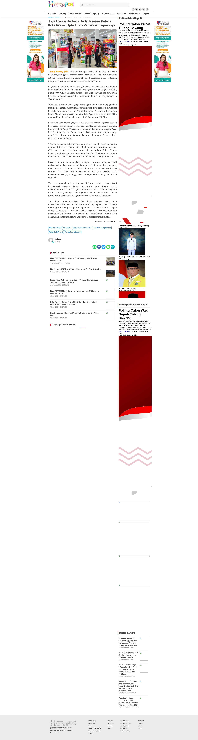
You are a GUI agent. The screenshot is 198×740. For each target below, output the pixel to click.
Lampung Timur (124, 728)
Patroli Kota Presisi (56, 232)
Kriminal (140, 726)
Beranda (52, 13)
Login (90, 726)
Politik (140, 728)
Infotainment (134, 13)
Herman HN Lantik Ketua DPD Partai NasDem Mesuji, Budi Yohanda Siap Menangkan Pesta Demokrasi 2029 (128, 686)
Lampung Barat (124, 726)
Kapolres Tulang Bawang (102, 228)
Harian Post (91, 723)
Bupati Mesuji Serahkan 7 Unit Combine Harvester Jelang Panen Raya (128, 655)
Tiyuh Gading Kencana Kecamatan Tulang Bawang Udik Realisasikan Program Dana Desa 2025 (128, 701)
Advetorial (121, 13)
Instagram (111, 723)
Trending (62, 13)
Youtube (110, 726)
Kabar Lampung (92, 13)
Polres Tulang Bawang (72, 232)
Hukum (140, 723)
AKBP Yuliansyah (54, 228)
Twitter (110, 728)
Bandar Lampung (125, 731)
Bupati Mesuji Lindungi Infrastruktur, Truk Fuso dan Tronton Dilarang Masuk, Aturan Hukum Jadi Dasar (127, 669)
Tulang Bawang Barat (126, 723)
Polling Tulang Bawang (94, 731)
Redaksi (57, 239)
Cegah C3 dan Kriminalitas (82, 228)
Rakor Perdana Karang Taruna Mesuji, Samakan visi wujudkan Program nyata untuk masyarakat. (128, 642)
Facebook (110, 721)
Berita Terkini (75, 13)
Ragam (146, 13)
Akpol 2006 (66, 228)
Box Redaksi (92, 721)
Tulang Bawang (124, 721)
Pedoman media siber (94, 728)
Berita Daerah (108, 13)
